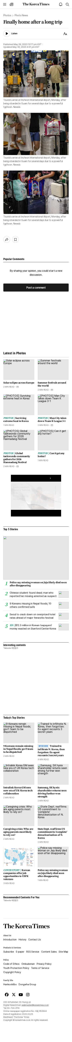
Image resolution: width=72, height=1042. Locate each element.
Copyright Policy (12, 972)
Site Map (63, 951)
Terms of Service (40, 968)
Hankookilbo (10, 984)
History (22, 939)
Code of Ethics (11, 964)
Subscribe (8, 951)
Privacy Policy (44, 964)
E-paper (20, 951)
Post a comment (36, 287)
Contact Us (34, 939)
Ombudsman (28, 964)
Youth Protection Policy (16, 968)
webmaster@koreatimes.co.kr (35, 1005)
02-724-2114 (13, 1008)
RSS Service (32, 951)
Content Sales (49, 951)
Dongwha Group (27, 984)
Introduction (10, 939)
